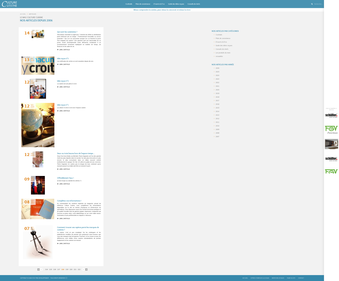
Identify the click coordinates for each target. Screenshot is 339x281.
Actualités (219, 56)
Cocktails (128, 4)
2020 (217, 90)
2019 (217, 93)
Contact (301, 278)
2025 (217, 72)
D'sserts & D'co (159, 4)
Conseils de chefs (194, 4)
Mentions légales (278, 278)
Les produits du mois (223, 53)
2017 (217, 100)
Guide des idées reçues (176, 4)
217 (58, 269)
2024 (217, 75)
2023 (217, 79)
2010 (217, 126)
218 (62, 269)
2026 (217, 68)
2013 (217, 115)
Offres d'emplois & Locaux (260, 278)
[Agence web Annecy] (66, 278)
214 (46, 269)
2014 (217, 111)
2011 (217, 122)
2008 (217, 133)
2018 (217, 97)
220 (71, 269)
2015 (217, 108)
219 (67, 269)
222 (79, 269)
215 (50, 269)
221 (75, 269)
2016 (217, 104)
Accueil (245, 278)
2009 (217, 129)
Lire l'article (64, 50)
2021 (217, 86)
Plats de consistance (143, 4)
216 (54, 269)
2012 (217, 118)
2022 (217, 82)
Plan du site (291, 278)
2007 (217, 136)
